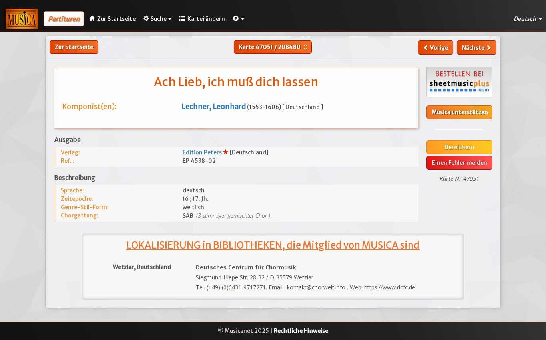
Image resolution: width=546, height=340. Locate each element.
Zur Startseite (74, 47)
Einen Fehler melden (459, 162)
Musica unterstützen (460, 112)
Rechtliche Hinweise (301, 330)
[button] (238, 19)
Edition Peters (203, 152)
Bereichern (459, 147)
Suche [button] (159, 18)
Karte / (274, 47)
